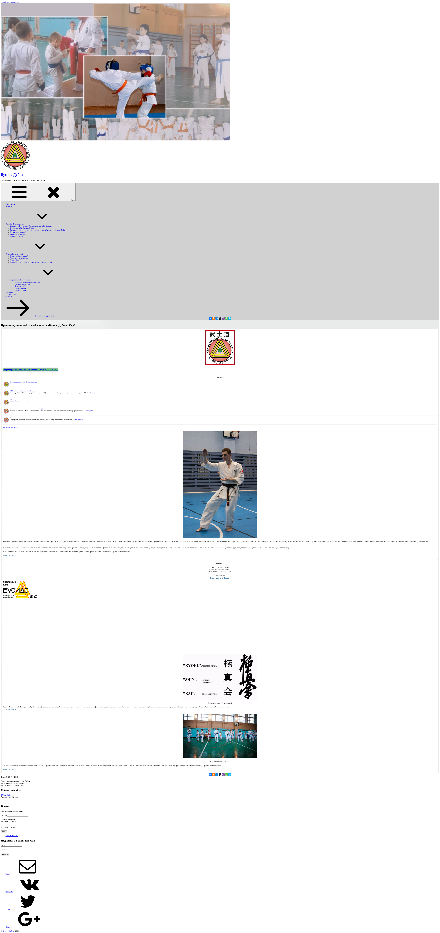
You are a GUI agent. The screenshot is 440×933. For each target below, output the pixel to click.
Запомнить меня (10, 828)
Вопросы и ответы (17, 234)
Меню (73, 200)
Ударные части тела (22, 284)
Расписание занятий (18, 232)
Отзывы (9, 296)
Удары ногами (20, 290)
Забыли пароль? (12, 836)
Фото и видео (11, 294)
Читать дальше (8, 555)
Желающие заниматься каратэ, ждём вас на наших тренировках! (28, 400)
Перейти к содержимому (10, 2)
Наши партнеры (16, 236)
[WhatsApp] (226, 318)
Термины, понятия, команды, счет (28, 282)
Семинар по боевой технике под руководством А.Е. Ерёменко (28, 409)
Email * (4, 850)
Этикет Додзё (15, 260)
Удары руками (20, 288)
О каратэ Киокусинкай (19, 256)
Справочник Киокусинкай (20, 280)
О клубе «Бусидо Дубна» (15, 224)
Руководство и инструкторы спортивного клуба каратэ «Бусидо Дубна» (38, 230)
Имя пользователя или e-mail (12, 811)
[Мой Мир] (216, 318)
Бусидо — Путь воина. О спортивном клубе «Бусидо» (31, 226)
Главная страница (12, 204)
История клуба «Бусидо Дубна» (22, 228)
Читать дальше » (15, 384)
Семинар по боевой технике (18, 418)
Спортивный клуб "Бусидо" (220, 578)
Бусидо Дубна (12, 174)
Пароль (4, 815)
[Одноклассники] (213, 318)
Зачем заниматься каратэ (19, 258)
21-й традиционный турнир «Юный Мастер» (23, 391)
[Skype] (229, 318)
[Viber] (223, 318)
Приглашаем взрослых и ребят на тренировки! (23, 382)
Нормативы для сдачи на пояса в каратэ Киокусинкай (31, 262)
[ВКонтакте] (210, 318)
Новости (9, 206)
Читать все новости (10, 427)
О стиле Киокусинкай (14, 254)
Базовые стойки (21, 286)
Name (3, 845)
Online (6, 795)
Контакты (9, 292)
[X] (220, 318)
